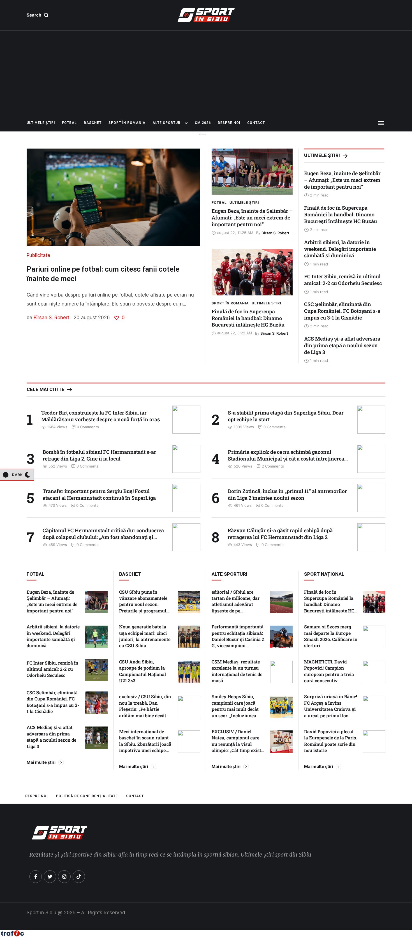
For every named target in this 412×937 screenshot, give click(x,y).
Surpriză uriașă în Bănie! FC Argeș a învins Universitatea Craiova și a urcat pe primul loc (330, 705)
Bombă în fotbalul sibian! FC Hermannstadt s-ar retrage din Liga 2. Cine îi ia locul (99, 455)
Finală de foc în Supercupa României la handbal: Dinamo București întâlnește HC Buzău (248, 318)
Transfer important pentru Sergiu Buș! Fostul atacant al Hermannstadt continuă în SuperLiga (99, 494)
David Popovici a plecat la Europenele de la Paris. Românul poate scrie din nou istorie (330, 740)
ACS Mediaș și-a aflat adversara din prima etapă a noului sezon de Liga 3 (342, 345)
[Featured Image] (252, 172)
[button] (38, 15)
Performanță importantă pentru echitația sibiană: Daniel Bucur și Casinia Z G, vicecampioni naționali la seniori (238, 639)
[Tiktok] (79, 876)
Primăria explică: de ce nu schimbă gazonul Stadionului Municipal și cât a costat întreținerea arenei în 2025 (286, 458)
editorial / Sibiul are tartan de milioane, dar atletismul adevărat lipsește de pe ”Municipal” (236, 604)
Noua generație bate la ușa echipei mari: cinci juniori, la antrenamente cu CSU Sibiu (144, 636)
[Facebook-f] (35, 876)
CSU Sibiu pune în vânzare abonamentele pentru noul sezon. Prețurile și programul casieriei (143, 604)
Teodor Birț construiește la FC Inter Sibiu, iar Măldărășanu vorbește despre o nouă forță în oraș (100, 416)
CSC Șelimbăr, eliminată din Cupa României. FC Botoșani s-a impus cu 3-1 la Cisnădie (342, 311)
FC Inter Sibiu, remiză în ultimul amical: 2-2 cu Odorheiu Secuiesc (343, 279)
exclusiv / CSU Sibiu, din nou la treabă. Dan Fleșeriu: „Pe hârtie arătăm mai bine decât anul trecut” (145, 709)
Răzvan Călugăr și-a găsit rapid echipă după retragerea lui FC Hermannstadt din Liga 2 (280, 533)
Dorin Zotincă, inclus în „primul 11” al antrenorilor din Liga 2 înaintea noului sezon (287, 494)
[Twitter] (50, 876)
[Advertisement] (206, 72)
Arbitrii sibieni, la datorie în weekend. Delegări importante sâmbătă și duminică (340, 249)
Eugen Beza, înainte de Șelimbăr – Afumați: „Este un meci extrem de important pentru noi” (252, 217)
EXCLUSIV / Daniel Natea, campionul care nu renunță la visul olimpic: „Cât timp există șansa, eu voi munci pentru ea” (238, 747)
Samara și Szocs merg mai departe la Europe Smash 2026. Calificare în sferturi (330, 636)
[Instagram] (64, 876)
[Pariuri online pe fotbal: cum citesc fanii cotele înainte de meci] (113, 197)
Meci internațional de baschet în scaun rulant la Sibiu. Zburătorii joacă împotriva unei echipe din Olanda (145, 744)
